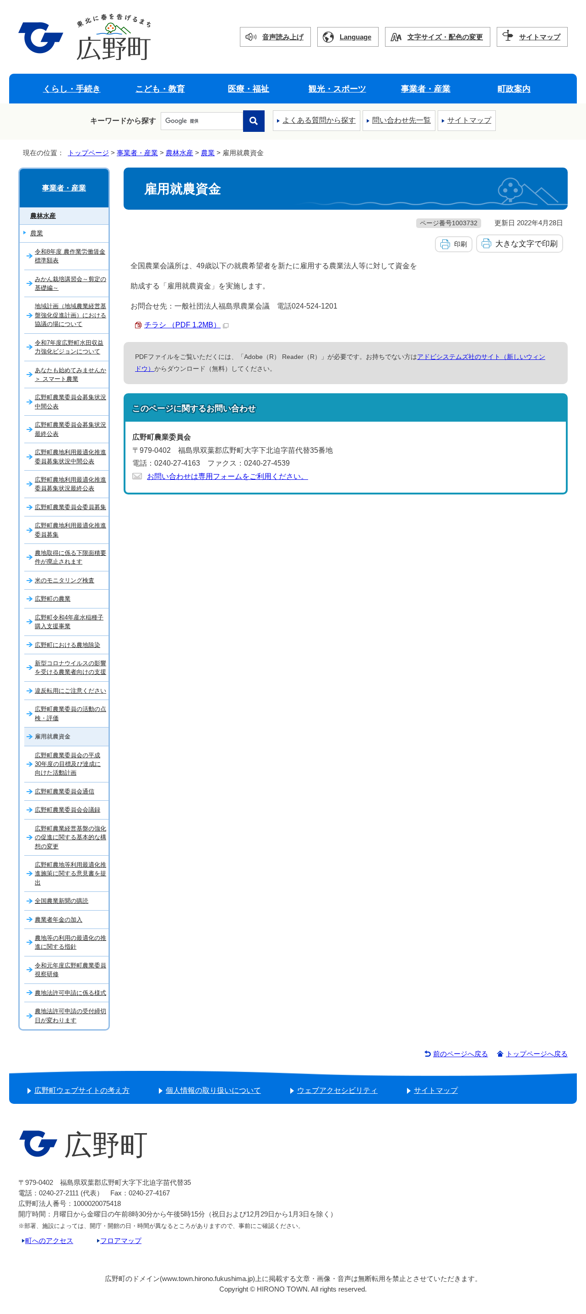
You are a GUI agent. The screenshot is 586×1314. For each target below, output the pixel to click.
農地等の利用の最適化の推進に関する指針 (70, 942)
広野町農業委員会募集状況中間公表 (70, 401)
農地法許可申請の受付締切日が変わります (70, 1015)
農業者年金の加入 (58, 919)
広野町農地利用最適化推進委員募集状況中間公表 (70, 456)
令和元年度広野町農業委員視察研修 (70, 969)
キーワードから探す (123, 121)
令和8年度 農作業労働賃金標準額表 (70, 256)
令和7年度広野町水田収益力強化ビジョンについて (69, 347)
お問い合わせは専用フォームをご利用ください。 (227, 476)
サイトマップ (539, 37)
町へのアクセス (49, 1240)
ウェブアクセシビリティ (337, 1090)
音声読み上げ (283, 37)
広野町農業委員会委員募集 (70, 507)
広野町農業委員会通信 (64, 791)
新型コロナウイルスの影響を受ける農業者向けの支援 (70, 667)
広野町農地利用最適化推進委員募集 (70, 530)
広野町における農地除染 (67, 644)
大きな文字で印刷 (526, 243)
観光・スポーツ (337, 88)
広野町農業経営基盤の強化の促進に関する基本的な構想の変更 (70, 837)
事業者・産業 (425, 88)
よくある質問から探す (319, 120)
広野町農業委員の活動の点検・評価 (70, 713)
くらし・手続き (72, 88)
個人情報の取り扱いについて (213, 1090)
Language (355, 37)
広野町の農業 (53, 598)
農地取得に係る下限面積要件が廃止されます (70, 557)
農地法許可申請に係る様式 (70, 992)
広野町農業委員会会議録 (67, 809)
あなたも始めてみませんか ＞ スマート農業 (70, 374)
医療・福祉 (248, 88)
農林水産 (179, 153)
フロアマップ (120, 1240)
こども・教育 (160, 88)
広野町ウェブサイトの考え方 (82, 1090)
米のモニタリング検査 (64, 580)
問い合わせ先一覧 (401, 120)
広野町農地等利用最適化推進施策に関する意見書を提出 (70, 873)
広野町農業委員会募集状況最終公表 (70, 429)
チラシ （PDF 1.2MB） (182, 325)
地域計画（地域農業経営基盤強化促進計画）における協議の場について (70, 315)
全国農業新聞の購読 (61, 900)
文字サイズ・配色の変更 (445, 37)
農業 (208, 153)
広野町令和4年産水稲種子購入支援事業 (69, 622)
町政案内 (514, 88)
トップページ (88, 153)
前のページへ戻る (460, 1054)
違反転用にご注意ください (70, 690)
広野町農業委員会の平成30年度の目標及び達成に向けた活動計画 (68, 764)
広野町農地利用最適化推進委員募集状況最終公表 (70, 484)
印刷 (460, 244)
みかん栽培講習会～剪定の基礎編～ (70, 283)
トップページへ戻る (537, 1054)
